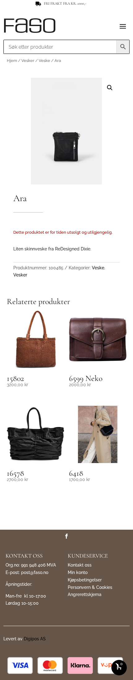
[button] (109, 87)
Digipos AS (35, 638)
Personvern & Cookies (90, 587)
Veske (44, 60)
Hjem (12, 60)
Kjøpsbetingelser (85, 579)
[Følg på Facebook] (66, 536)
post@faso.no (34, 572)
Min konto (78, 572)
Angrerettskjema (84, 594)
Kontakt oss (80, 565)
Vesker (27, 60)
